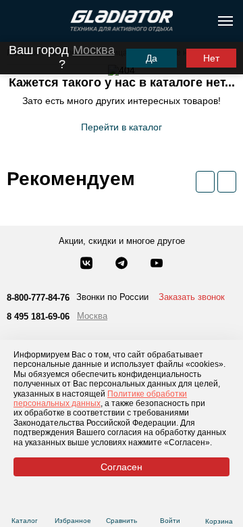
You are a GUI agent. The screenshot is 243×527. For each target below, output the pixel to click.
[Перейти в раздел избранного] (73, 504)
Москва (94, 50)
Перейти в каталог (121, 127)
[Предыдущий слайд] (205, 182)
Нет (211, 58)
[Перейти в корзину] (219, 505)
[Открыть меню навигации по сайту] (225, 21)
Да (151, 58)
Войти (170, 520)
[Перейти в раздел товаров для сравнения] (122, 504)
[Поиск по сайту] (16, 21)
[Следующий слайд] (226, 182)
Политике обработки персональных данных (100, 398)
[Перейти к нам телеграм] (122, 264)
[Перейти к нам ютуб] (157, 264)
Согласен (121, 466)
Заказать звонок (192, 297)
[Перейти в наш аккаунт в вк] (87, 264)
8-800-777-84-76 (38, 298)
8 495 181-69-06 (38, 316)
